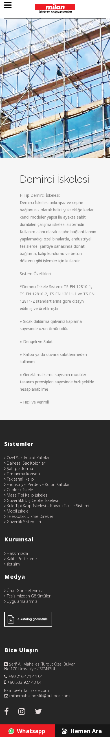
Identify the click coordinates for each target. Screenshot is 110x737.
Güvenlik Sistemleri (23, 521)
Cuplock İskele (19, 489)
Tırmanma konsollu (23, 473)
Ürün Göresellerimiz (24, 590)
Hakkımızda (17, 553)
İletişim (13, 564)
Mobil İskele (17, 511)
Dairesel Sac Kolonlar (25, 463)
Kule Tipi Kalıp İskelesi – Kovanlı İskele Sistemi (47, 505)
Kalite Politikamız (21, 558)
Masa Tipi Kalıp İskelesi (27, 495)
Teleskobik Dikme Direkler (29, 516)
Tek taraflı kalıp (20, 479)
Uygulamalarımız (21, 601)
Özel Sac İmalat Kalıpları (28, 457)
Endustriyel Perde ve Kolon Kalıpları (38, 484)
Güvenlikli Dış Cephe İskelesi (32, 500)
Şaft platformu (19, 468)
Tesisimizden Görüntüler (28, 596)
